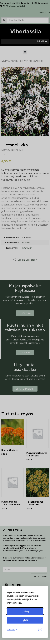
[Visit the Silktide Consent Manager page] (40, 629)
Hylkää (25, 620)
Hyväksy (25, 611)
